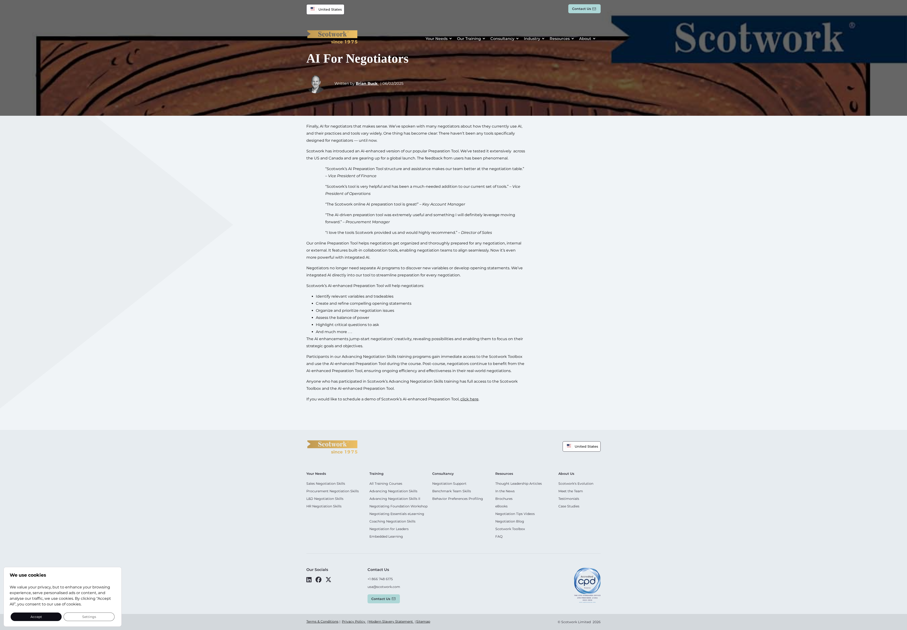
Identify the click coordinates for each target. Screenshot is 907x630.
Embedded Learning (386, 536)
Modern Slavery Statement (391, 621)
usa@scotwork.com (384, 587)
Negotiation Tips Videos (515, 514)
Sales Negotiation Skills (325, 483)
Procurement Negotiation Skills (332, 491)
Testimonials (568, 499)
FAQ (499, 536)
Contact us (581, 9)
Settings (89, 616)
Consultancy (502, 38)
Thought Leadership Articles (518, 483)
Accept (36, 616)
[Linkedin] (309, 579)
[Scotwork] (332, 446)
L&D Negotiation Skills (324, 499)
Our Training (469, 38)
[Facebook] (318, 579)
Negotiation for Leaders (389, 529)
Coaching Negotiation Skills (392, 521)
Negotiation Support (449, 483)
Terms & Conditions (322, 621)
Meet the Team (570, 491)
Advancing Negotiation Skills (393, 491)
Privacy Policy (354, 621)
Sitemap (423, 621)
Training (376, 473)
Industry (532, 38)
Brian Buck (367, 83)
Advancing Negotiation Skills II (394, 499)
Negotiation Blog (509, 521)
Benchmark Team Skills (451, 491)
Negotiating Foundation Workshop (398, 506)
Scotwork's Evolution (575, 483)
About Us (566, 473)
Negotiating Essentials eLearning (396, 514)
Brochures (504, 499)
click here (469, 399)
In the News (505, 491)
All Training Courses (385, 483)
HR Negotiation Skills (324, 506)
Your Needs (437, 38)
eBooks (501, 506)
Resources (560, 38)
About (585, 38)
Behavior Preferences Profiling (457, 499)
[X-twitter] (328, 579)
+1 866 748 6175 (380, 579)
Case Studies (568, 506)
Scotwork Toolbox (510, 529)
